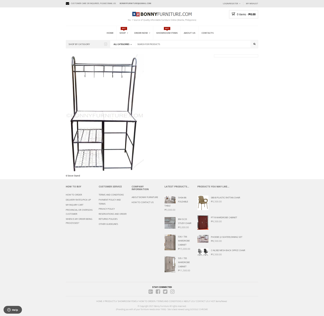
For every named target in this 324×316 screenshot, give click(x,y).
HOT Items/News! (219, 301)
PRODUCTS (110, 301)
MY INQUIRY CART (74, 204)
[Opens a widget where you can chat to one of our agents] (12, 310)
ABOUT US (189, 301)
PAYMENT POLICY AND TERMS (110, 201)
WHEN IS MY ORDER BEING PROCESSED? (79, 220)
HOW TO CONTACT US (143, 202)
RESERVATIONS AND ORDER (113, 213)
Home (110, 32)
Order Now (141, 32)
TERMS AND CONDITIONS (111, 194)
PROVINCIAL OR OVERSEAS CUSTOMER (79, 211)
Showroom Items (167, 32)
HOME (99, 301)
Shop (122, 32)
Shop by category (79, 44)
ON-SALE (128, 51)
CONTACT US (202, 301)
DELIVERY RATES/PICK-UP (78, 199)
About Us (189, 32)
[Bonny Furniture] (162, 13)
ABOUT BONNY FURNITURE (145, 197)
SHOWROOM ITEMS (127, 301)
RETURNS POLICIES (108, 218)
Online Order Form (145, 51)
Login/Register (230, 3)
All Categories (121, 44)
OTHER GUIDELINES (108, 223)
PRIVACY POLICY (107, 208)
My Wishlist (252, 3)
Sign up (243, 49)
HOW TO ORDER (74, 194)
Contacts (207, 32)
